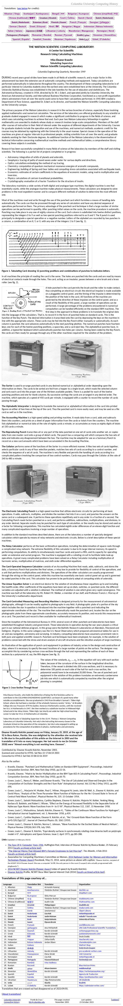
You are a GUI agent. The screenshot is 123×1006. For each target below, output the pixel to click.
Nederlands (32, 914)
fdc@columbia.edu (37, 1002)
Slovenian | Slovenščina (104, 35)
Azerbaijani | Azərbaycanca (36, 14)
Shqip (29, 887)
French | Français (78, 22)
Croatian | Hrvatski (48, 18)
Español (30, 974)
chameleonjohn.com (87, 942)
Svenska (30, 977)
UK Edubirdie (84, 980)
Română (30, 963)
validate (115, 1000)
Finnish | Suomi (58, 22)
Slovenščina (32, 971)
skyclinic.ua (83, 890)
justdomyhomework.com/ (90, 934)
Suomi (29, 922)
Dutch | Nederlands (104, 18)
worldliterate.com (86, 925)
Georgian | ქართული (99, 22)
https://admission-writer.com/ (91, 986)
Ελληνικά (31, 934)
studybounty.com (86, 899)
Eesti (29, 919)
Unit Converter (85, 954)
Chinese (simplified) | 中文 (106, 14)
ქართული (32, 928)
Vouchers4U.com (86, 939)
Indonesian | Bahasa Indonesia (98, 27)
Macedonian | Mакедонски (81, 31)
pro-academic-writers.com (90, 951)
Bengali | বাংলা (58, 14)
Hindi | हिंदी (54, 27)
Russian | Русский (63, 35)
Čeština (30, 908)
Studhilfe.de (84, 905)
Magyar (30, 939)
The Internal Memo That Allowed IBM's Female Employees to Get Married (45, 851)
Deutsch (30, 931)
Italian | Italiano (15, 31)
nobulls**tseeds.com (88, 916)
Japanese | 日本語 (34, 31)
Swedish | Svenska (42, 39)
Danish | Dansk (85, 18)
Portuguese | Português (18, 35)
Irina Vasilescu (50, 963)
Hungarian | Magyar (71, 27)
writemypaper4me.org (88, 931)
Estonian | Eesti (40, 22)
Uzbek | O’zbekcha (101, 39)
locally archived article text (27, 848)
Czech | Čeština (67, 18)
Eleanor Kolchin (15, 872)
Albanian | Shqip (12, 14)
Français (30, 925)
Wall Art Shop (84, 945)
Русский (30, 965)
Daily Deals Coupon (87, 948)
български (32, 896)
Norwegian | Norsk (105, 31)
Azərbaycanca (33, 890)
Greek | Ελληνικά (37, 27)
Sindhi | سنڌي (83, 35)
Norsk (29, 957)
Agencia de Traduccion (88, 974)
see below (22, 8)
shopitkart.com (85, 893)
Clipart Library (85, 911)
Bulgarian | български (78, 14)
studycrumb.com (86, 908)
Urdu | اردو (84, 39)
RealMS (82, 983)
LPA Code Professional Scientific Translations (97, 928)
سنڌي (29, 968)
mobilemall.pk (85, 968)
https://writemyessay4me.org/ (92, 971)
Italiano (30, 945)
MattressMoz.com (86, 902)
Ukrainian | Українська (65, 39)
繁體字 (30, 902)
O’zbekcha (31, 986)
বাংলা (29, 893)
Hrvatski (30, 905)
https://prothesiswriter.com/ (91, 977)
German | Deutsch (17, 27)
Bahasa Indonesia (34, 942)
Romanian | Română (41, 35)
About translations (11, 994)
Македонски (33, 954)
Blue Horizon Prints (87, 965)
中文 (29, 899)
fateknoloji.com (85, 960)
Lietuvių (30, 951)
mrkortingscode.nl (86, 914)
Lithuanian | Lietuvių (55, 31)
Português (31, 960)
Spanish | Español (21, 39)
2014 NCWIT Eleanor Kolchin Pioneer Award (29, 869)
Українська (32, 980)
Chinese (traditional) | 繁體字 (22, 18)
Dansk (29, 911)
